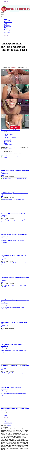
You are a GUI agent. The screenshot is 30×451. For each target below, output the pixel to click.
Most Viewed (7, 26)
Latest (5, 23)
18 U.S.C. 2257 (8, 423)
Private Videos (8, 22)
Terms (5, 420)
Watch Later (7, 135)
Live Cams (7, 20)
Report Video (7, 141)
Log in (6, 3)
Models (6, 29)
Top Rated (7, 25)
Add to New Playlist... (10, 137)
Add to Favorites (8, 134)
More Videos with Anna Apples (12, 153)
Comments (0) (8, 144)
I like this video (5, 130)
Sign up (6, 1)
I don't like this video (14, 130)
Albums (6, 28)
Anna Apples (8, 148)
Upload (6, 33)
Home (5, 19)
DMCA (6, 421)
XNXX (9, 425)
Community (7, 31)
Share (5, 143)
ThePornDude (8, 32)
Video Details (7, 140)
